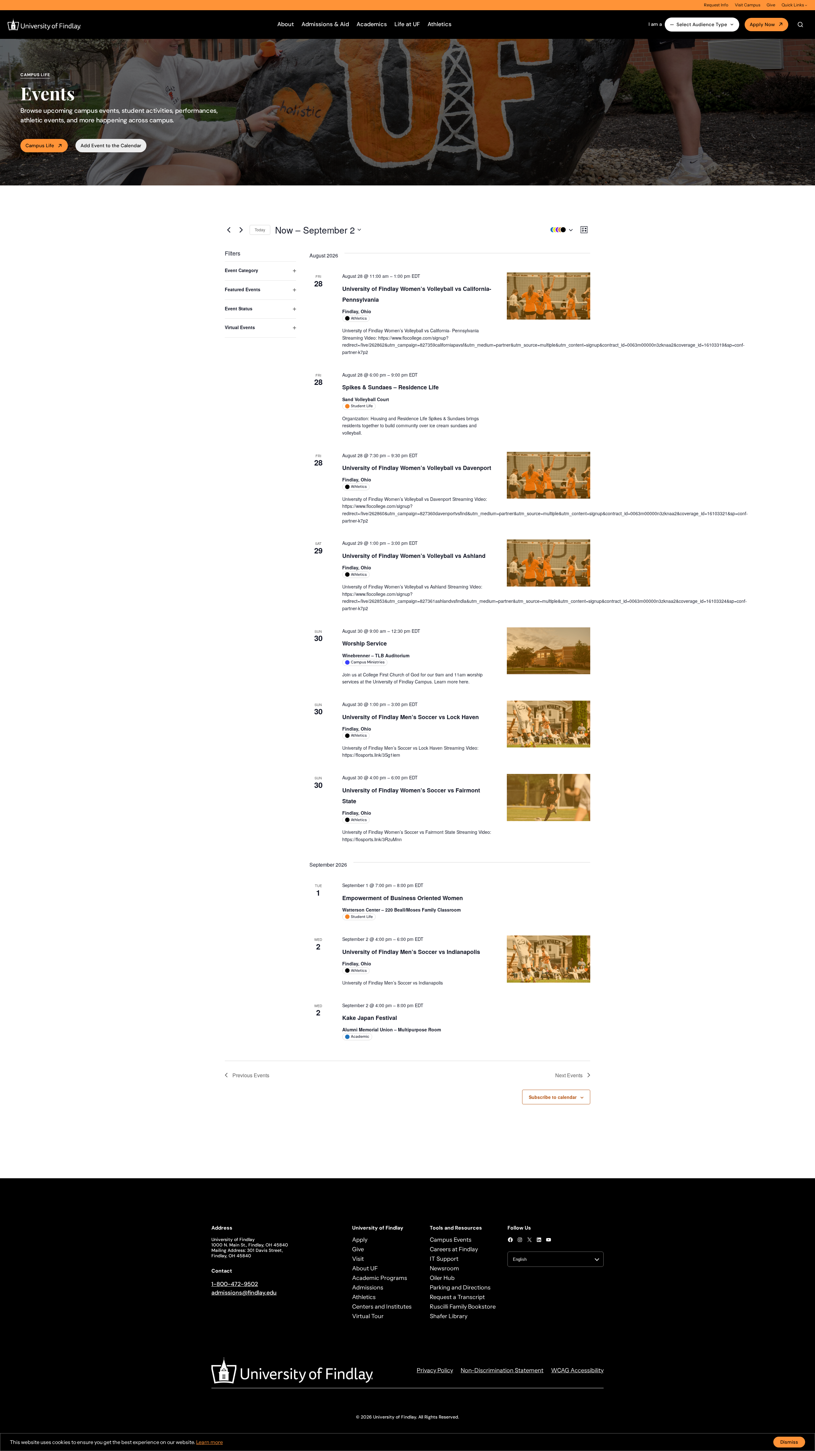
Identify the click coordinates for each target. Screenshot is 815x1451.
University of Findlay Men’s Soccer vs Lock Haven (410, 717)
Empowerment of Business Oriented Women (402, 898)
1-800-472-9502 (234, 1284)
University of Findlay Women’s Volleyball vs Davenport (416, 468)
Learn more (209, 1442)
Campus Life (39, 145)
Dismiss (789, 1442)
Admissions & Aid (325, 24)
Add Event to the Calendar (111, 145)
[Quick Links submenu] (806, 5)
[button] (560, 230)
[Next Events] (241, 230)
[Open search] (800, 25)
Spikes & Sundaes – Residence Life (390, 387)
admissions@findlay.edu (244, 1292)
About (285, 24)
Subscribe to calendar (553, 1097)
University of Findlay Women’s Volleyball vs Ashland (413, 556)
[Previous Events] (228, 230)
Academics (372, 24)
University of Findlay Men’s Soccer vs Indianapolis (411, 952)
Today (260, 229)
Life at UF (407, 24)
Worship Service (364, 643)
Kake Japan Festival (369, 1018)
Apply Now (762, 24)
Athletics (439, 24)
